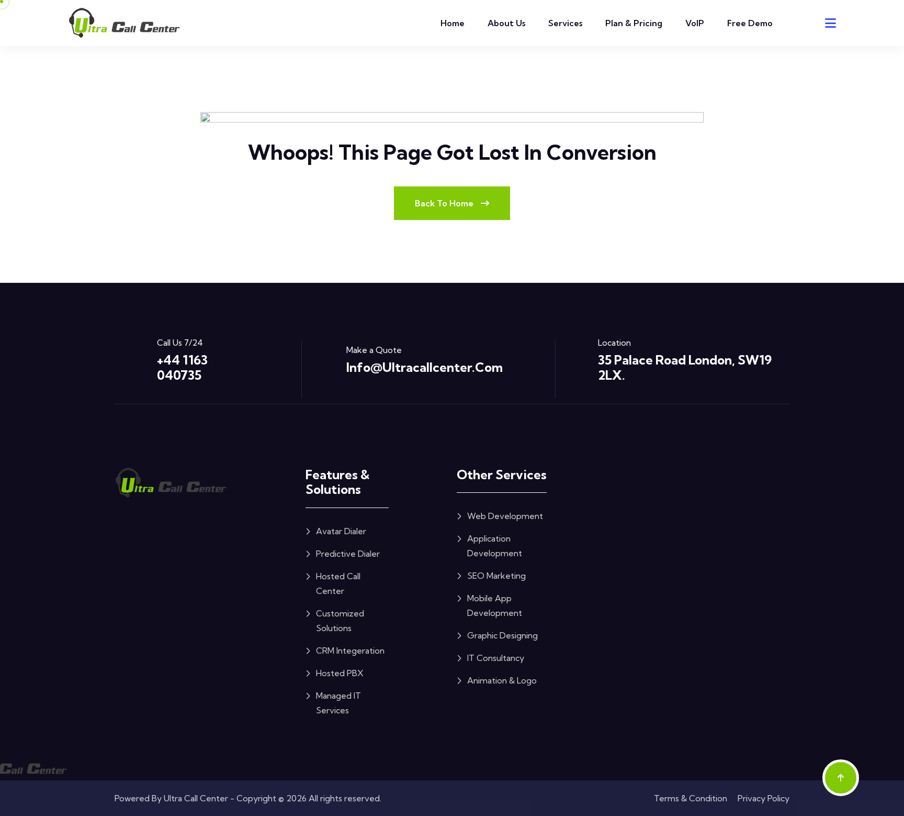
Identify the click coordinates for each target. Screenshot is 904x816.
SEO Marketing (496, 575)
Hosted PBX (340, 673)
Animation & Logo (502, 680)
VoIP (694, 23)
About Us (506, 23)
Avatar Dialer (341, 531)
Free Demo (750, 23)
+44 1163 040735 (182, 367)
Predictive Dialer (348, 553)
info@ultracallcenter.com (424, 367)
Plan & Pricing (633, 23)
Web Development (505, 516)
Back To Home (445, 203)
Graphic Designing (502, 635)
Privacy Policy (763, 798)
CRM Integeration (350, 650)
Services (565, 23)
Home (452, 23)
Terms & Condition (690, 798)
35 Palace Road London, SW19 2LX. (685, 367)
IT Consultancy (495, 658)
